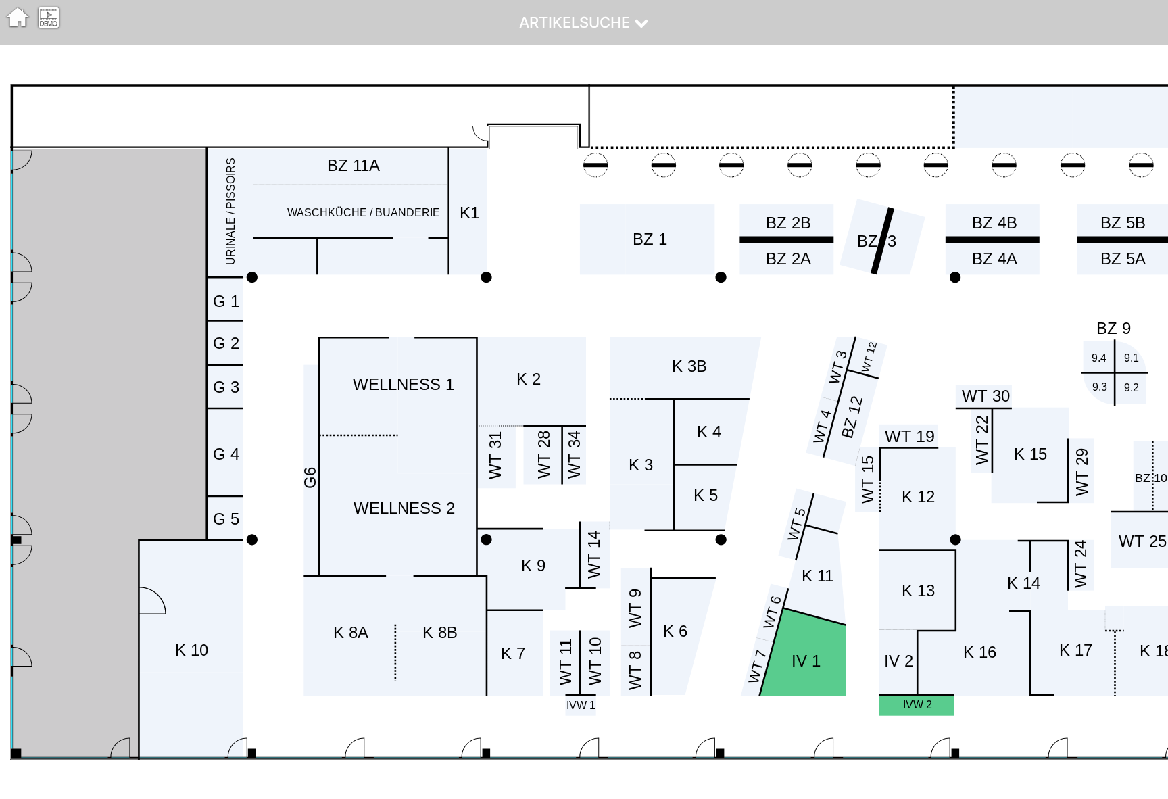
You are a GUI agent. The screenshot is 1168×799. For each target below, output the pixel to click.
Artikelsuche (576, 22)
